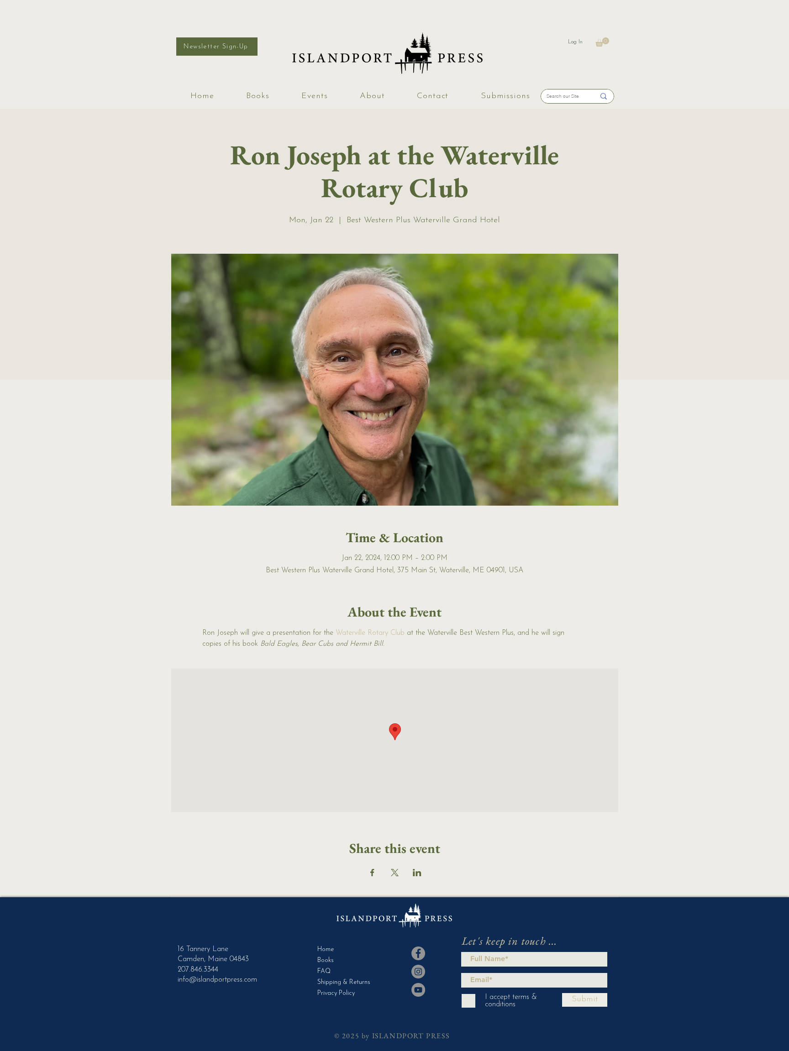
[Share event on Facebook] (372, 872)
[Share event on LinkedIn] (417, 872)
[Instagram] (418, 971)
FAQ (324, 971)
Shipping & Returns (340, 982)
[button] (602, 42)
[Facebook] (418, 953)
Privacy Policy (336, 993)
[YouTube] (418, 990)
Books (325, 960)
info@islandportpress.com (217, 979)
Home (325, 949)
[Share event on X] (394, 872)
